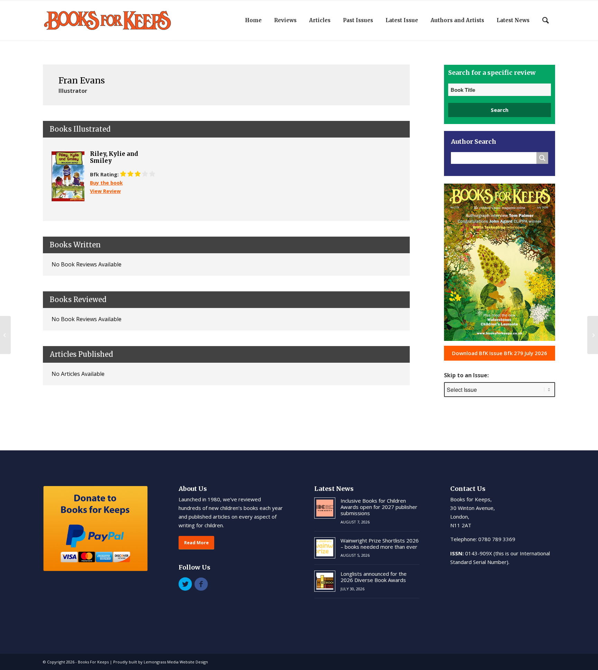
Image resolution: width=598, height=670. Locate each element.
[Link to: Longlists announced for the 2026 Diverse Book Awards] (324, 581)
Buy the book (106, 182)
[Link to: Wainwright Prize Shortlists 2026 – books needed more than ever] (324, 547)
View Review (105, 191)
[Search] (545, 20)
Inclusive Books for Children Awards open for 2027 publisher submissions (379, 506)
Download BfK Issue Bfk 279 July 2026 (499, 353)
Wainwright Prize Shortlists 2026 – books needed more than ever (380, 543)
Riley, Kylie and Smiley (114, 157)
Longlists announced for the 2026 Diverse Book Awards (374, 577)
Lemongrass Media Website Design (176, 661)
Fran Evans (81, 80)
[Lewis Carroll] (5, 335)
